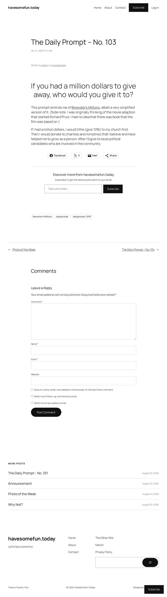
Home (97, 7)
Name (34, 343)
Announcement (20, 483)
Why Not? (15, 504)
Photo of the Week (24, 249)
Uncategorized (58, 65)
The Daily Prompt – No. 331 (28, 473)
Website (35, 374)
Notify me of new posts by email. (50, 403)
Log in (155, 7)
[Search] (150, 562)
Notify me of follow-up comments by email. (55, 396)
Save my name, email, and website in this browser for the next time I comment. (73, 389)
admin (45, 65)
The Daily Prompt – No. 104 (138, 249)
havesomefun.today (23, 7)
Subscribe (138, 7)
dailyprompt (62, 216)
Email (34, 359)
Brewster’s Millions (86, 107)
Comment (37, 301)
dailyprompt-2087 (82, 216)
